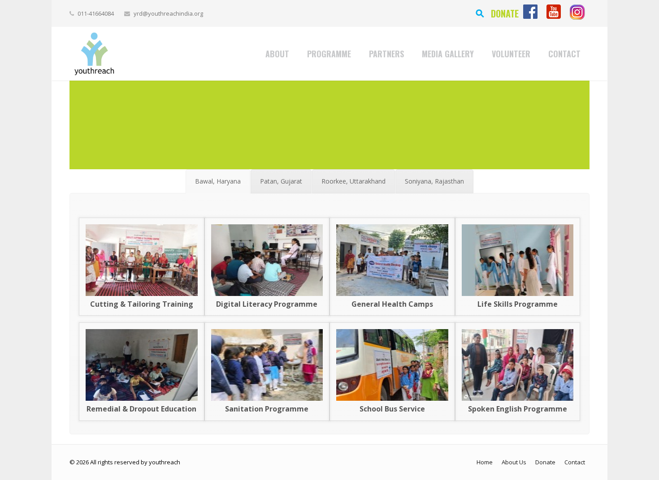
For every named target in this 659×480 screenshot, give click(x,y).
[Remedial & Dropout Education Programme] (142, 398)
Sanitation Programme (266, 409)
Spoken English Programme (517, 409)
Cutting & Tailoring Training (141, 304)
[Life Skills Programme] (518, 293)
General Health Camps (392, 304)
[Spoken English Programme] (518, 398)
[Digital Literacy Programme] (267, 293)
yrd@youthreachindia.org (168, 13)
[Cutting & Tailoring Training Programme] (142, 293)
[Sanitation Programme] (267, 398)
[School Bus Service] (392, 398)
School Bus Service (392, 409)
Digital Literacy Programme (266, 304)
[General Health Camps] (392, 293)
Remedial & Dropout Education (141, 409)
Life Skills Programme (517, 304)
